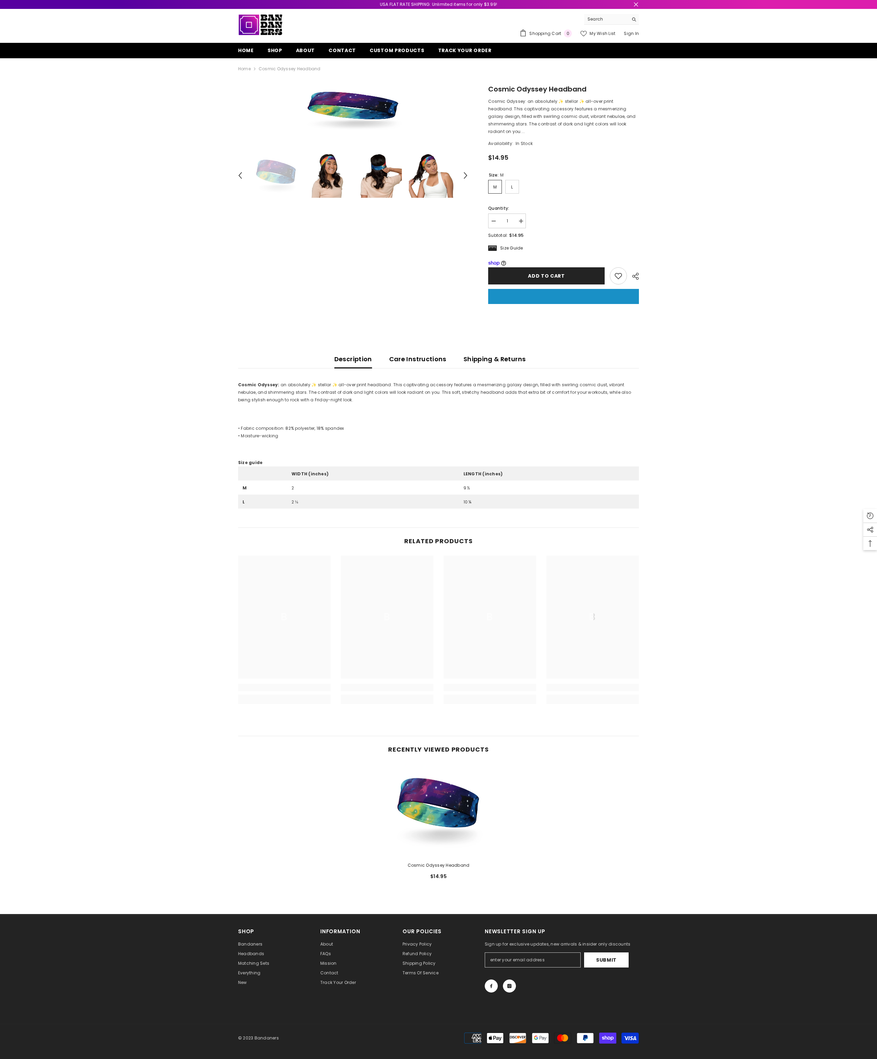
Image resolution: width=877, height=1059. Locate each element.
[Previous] (240, 175)
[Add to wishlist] (618, 275)
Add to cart (545, 275)
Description (353, 359)
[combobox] (606, 19)
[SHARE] (633, 276)
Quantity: (498, 208)
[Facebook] (491, 986)
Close (636, 5)
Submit (606, 960)
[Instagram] (509, 986)
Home (244, 69)
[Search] (611, 19)
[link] (284, 687)
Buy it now (563, 296)
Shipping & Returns (495, 359)
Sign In (631, 33)
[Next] (465, 175)
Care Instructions (417, 359)
